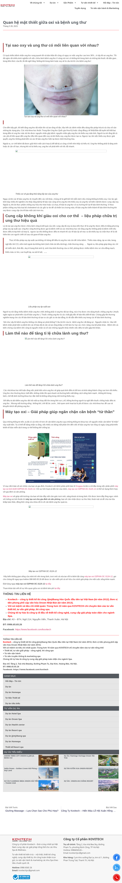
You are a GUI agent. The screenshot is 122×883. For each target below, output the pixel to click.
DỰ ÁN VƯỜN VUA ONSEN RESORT (78, 768)
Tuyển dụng (80, 8)
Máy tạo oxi (8, 496)
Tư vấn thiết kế (88, 2)
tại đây (48, 584)
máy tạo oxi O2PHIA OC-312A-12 (82, 489)
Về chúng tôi (36, 2)
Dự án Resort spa (13, 730)
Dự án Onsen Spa (13, 719)
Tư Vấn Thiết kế (12, 698)
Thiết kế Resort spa (14, 747)
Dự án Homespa (13, 692)
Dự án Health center (15, 724)
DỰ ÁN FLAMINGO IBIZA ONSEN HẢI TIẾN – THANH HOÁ (21, 782)
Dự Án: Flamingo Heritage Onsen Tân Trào (79, 757)
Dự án (53, 2)
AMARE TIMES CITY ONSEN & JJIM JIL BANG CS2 (19, 757)
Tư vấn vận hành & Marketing (105, 8)
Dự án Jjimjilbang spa (15, 736)
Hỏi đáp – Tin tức (111, 2)
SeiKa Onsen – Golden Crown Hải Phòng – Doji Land (21, 769)
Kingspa (79, 486)
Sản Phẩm (68, 2)
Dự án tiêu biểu (12, 703)
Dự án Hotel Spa (13, 713)
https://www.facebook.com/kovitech (33, 629)
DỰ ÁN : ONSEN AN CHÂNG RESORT (78, 781)
